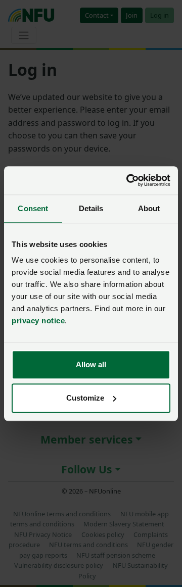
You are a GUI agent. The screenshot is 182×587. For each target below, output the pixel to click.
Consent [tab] (33, 208)
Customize (85, 398)
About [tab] (149, 208)
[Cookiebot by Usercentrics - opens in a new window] (128, 180)
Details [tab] (91, 208)
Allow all (91, 364)
